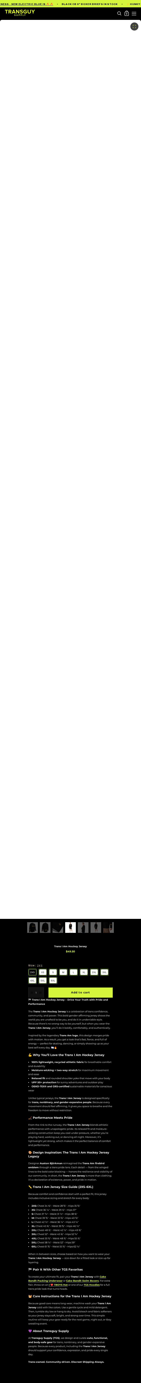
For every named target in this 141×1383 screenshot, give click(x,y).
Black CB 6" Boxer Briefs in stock (90, 4)
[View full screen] (134, 26)
